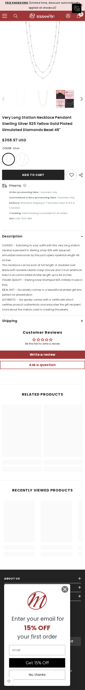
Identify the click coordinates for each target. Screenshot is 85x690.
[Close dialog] (64, 589)
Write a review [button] (42, 354)
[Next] (82, 99)
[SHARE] (80, 175)
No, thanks (37, 674)
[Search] (15, 16)
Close (81, 5)
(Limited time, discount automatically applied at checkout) (42, 5)
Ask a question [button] (42, 364)
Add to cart (33, 175)
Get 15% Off (37, 662)
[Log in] (68, 16)
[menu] (4, 15)
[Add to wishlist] (71, 175)
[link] (21, 462)
